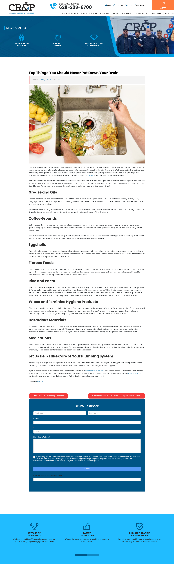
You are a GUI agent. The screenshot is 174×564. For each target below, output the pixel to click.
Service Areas (156, 13)
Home (109, 5)
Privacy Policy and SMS (68, 460)
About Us (169, 13)
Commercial (91, 13)
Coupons (119, 5)
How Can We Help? (42, 437)
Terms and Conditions (85, 460)
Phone (36, 419)
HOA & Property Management (135, 13)
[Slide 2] (93, 555)
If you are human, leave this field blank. (47, 475)
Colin (57, 80)
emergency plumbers (94, 371)
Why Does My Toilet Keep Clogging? (49, 396)
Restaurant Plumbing (109, 13)
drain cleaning (134, 373)
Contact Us (140, 5)
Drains (40, 381)
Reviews (130, 5)
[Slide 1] (81, 555)
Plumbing (65, 13)
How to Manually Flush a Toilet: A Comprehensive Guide (115, 396)
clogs (90, 175)
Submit (87, 469)
